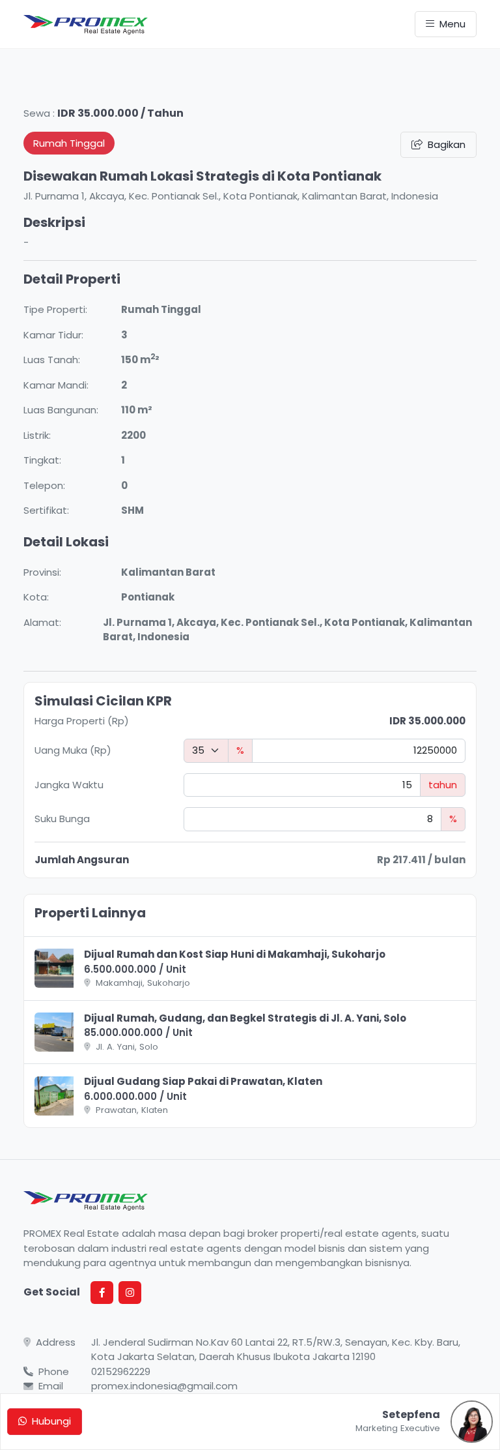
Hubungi (51, 1421)
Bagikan (446, 144)
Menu (452, 24)
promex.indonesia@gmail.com (164, 1386)
